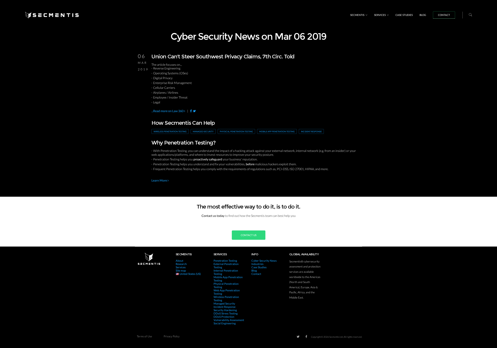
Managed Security (203, 131)
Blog (423, 14)
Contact (444, 14)
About (179, 260)
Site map (181, 270)
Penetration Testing (225, 260)
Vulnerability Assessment (229, 320)
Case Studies (404, 14)
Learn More (159, 180)
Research (181, 264)
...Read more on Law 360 (167, 111)
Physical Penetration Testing (236, 131)
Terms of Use (144, 336)
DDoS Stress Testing (226, 313)
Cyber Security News (264, 260)
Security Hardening (225, 310)
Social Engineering (225, 323)
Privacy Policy (172, 336)
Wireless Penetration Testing (170, 131)
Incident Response (311, 131)
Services (380, 14)
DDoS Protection (224, 316)
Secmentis (357, 14)
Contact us (248, 235)
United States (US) (190, 273)
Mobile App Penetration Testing (277, 131)
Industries (257, 264)
